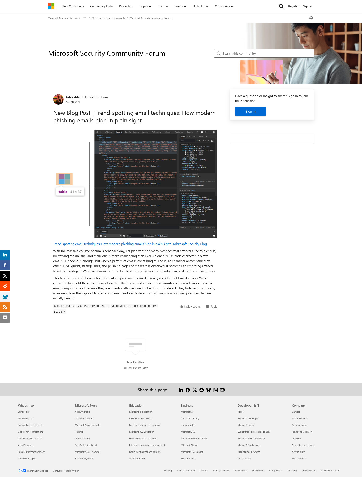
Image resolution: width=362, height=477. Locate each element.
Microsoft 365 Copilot (192, 451)
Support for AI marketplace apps (254, 431)
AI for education (137, 458)
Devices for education (140, 418)
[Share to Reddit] (201, 389)
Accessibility (298, 451)
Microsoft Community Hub (63, 17)
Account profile (82, 411)
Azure (241, 411)
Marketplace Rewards (249, 451)
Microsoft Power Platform (194, 438)
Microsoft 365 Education (141, 431)
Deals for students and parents (145, 451)
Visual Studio (244, 458)
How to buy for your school (142, 438)
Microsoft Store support (87, 425)
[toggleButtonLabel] (311, 18)
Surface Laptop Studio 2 (30, 425)
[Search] (281, 6)
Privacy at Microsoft (302, 431)
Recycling (292, 470)
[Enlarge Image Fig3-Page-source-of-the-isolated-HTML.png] (135, 183)
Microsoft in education (140, 411)
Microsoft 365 (188, 431)
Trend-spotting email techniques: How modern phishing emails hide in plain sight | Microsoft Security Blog (130, 243)
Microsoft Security (190, 418)
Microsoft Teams (189, 445)
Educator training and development (147, 445)
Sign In (307, 6)
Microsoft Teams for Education (144, 425)
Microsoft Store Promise (87, 451)
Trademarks (258, 470)
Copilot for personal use (30, 438)
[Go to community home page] (51, 6)
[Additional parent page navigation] (84, 18)
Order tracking (82, 438)
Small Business (188, 458)
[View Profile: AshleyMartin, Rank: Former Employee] (58, 99)
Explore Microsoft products (31, 451)
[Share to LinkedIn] (181, 389)
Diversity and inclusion (303, 445)
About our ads (309, 470)
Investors (296, 438)
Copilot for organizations (30, 431)
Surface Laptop (25, 418)
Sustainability (299, 458)
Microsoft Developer (248, 418)
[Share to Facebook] (188, 389)
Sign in (251, 111)
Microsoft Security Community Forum (150, 17)
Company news (299, 425)
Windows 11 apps (27, 458)
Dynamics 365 (188, 425)
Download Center (84, 418)
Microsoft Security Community (108, 17)
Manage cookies (221, 470)
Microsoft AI (187, 411)
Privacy (204, 470)
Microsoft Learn (246, 425)
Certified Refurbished (86, 445)
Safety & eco (275, 470)
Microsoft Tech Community (251, 438)
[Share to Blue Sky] (208, 389)
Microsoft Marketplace (249, 445)
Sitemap (168, 470)
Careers (296, 411)
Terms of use (240, 470)
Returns (79, 431)
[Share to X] (195, 389)
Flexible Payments (84, 458)
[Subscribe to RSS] (215, 389)
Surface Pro (24, 411)
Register (293, 6)
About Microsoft (300, 418)
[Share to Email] (222, 389)
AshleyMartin (75, 97)
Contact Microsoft (186, 470)
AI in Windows (25, 445)
